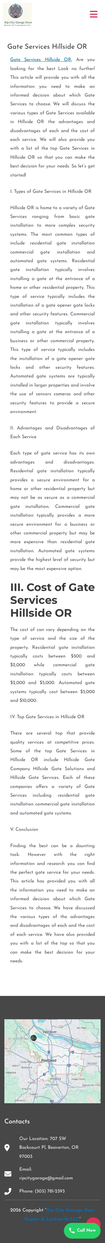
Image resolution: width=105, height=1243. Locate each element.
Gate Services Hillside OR (40, 59)
